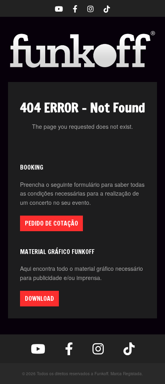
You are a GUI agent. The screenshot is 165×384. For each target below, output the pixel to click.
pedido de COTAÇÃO (51, 223)
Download (39, 298)
